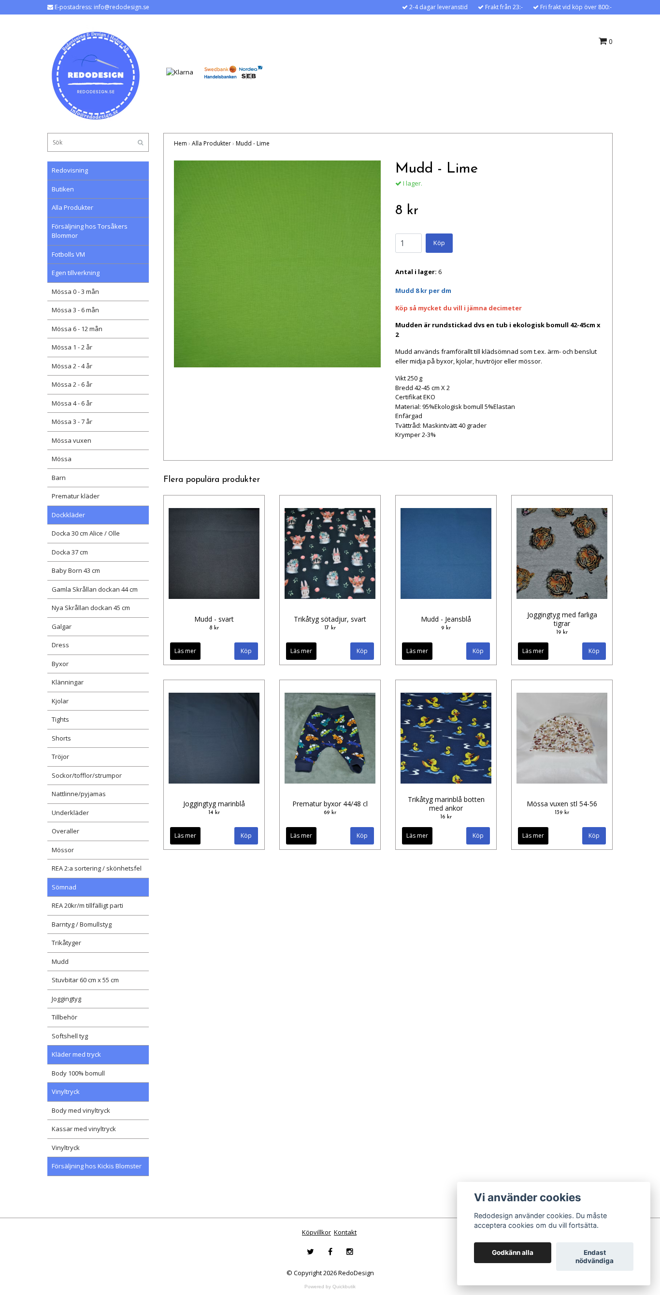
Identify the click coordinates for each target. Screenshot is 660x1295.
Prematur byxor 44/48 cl (330, 803)
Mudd (60, 961)
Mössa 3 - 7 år (72, 421)
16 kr (446, 817)
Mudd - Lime (253, 143)
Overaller (65, 831)
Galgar (62, 626)
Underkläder (70, 812)
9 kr (446, 628)
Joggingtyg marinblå (214, 803)
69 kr (330, 812)
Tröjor (60, 756)
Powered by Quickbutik (330, 1286)
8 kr (214, 628)
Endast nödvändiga (594, 1257)
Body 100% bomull (78, 1073)
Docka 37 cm (70, 552)
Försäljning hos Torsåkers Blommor (90, 231)
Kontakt (345, 1232)
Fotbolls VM (68, 254)
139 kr (562, 812)
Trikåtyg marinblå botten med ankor (446, 804)
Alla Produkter (72, 207)
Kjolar (60, 701)
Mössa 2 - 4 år (72, 366)
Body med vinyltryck (81, 1110)
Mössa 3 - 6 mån (75, 310)
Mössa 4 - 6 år (72, 403)
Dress (60, 644)
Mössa (62, 458)
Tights (60, 719)
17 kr (330, 628)
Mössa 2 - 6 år (72, 384)
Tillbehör (64, 1017)
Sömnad (64, 887)
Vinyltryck (66, 1091)
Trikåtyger (66, 942)
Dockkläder (68, 514)
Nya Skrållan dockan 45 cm (91, 607)
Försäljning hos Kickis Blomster (97, 1166)
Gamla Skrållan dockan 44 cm (95, 589)
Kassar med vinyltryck (84, 1128)
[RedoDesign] (95, 71)
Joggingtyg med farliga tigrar (562, 619)
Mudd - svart (214, 619)
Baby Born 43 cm (76, 570)
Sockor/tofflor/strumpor (87, 775)
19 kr (562, 632)
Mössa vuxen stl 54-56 (562, 803)
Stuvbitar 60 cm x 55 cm (85, 979)
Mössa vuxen (71, 440)
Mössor (63, 849)
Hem (180, 143)
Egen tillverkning (76, 272)
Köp (439, 242)
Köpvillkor (316, 1232)
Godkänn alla (512, 1253)
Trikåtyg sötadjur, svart (330, 619)
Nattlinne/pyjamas (79, 793)
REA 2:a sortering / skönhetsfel (97, 868)
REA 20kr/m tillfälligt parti (87, 905)
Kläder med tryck (76, 1054)
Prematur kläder (76, 496)
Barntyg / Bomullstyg (82, 924)
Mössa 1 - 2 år (72, 347)
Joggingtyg (66, 998)
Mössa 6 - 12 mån (77, 328)
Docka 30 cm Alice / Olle (86, 533)
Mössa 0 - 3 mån (75, 291)
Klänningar (68, 682)
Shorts (61, 738)
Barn (59, 477)
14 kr (214, 812)
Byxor (60, 663)
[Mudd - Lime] (277, 263)
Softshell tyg (70, 1036)
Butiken (63, 189)
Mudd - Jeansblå (446, 619)
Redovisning (70, 170)
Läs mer (185, 651)
